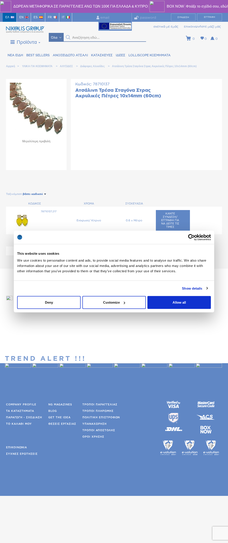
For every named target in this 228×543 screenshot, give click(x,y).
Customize (111, 302)
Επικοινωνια (16, 447)
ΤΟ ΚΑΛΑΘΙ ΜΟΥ (19, 424)
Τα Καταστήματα (20, 411)
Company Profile (21, 404)
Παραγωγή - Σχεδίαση (24, 417)
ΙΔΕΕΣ (120, 55)
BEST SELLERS (38, 55)
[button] (68, 37)
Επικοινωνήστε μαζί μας (202, 26)
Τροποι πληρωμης (98, 411)
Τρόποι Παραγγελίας (99, 404)
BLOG (52, 411)
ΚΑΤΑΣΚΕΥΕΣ (102, 55)
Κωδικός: (83, 84)
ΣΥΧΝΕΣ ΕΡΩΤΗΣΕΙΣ (22, 454)
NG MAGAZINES (60, 404)
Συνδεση (183, 17)
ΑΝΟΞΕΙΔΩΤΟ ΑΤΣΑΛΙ (70, 55)
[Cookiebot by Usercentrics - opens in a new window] (191, 237)
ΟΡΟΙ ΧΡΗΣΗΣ (93, 436)
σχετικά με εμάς (165, 26)
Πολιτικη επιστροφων (101, 417)
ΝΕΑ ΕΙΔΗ (15, 55)
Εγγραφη (209, 17)
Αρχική (10, 66)
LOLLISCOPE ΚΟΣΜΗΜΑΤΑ (149, 55)
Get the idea (59, 417)
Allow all (179, 302)
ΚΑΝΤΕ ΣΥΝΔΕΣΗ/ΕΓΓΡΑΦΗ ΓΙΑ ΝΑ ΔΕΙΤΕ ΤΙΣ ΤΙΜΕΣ (170, 220)
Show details (192, 288)
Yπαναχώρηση (94, 424)
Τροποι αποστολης (98, 430)
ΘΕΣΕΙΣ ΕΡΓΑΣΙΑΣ (62, 424)
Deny (49, 302)
